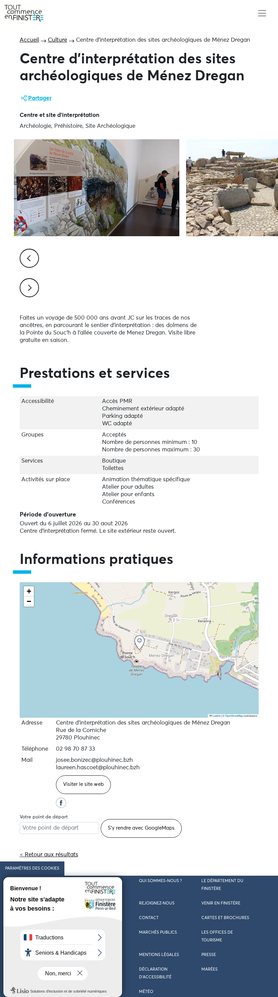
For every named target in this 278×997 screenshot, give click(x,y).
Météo (146, 992)
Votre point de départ (44, 817)
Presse (208, 955)
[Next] (28, 286)
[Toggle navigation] (262, 13)
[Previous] (28, 257)
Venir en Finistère (220, 903)
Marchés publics (158, 933)
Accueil (29, 40)
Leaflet (216, 715)
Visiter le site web (83, 784)
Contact (149, 918)
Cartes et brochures (225, 918)
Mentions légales (159, 955)
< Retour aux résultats (49, 855)
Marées (209, 970)
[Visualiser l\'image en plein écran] (96, 187)
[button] (139, 642)
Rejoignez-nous (157, 903)
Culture (57, 40)
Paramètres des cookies (32, 869)
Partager (40, 98)
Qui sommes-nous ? (160, 881)
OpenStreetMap (234, 715)
